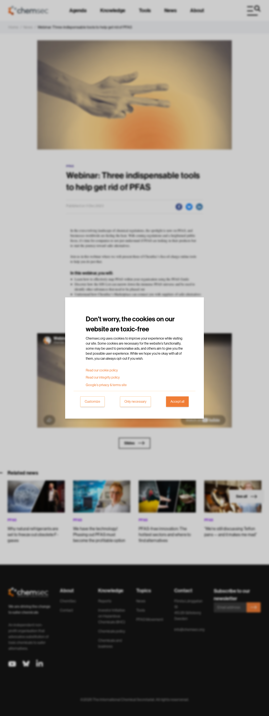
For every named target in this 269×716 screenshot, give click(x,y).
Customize (92, 401)
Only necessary (135, 401)
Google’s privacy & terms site (106, 385)
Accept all (177, 401)
